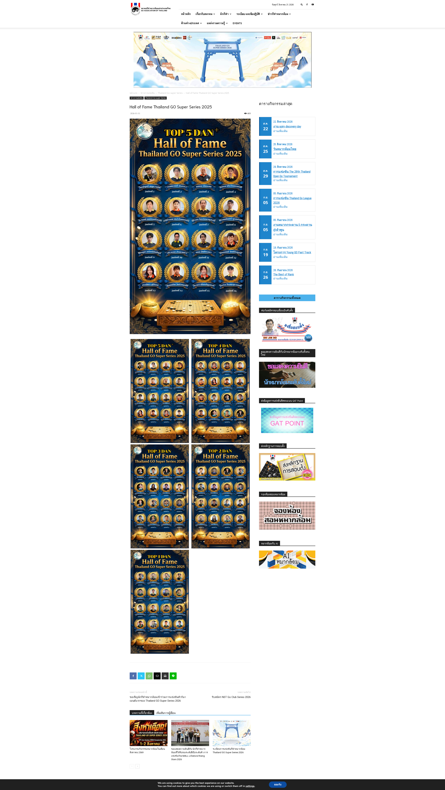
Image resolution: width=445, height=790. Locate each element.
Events (237, 23)
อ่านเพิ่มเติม (280, 131)
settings (250, 786)
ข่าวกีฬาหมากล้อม (278, 13)
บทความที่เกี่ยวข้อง (142, 712)
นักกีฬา (224, 13)
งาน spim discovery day (287, 126)
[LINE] (173, 675)
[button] (301, 4)
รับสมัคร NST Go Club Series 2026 (231, 697)
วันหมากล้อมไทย (284, 149)
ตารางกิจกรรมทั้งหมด (287, 298)
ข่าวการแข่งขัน (148, 93)
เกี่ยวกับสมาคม (204, 13)
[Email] (157, 675)
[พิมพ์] (165, 675)
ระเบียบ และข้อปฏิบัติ (248, 13)
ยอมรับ (277, 784)
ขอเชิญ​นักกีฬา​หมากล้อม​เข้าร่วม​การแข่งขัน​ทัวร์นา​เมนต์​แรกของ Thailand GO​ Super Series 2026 (158, 699)
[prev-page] (132, 766)
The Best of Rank (283, 274)
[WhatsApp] (149, 675)
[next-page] (137, 766)
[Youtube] (312, 4)
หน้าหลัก (186, 13)
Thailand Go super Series (170, 93)
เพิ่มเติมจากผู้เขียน (166, 712)
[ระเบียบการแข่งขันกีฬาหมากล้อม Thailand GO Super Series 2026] (232, 733)
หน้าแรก (133, 93)
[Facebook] (307, 4)
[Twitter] (141, 675)
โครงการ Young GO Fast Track (292, 252)
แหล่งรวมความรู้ (216, 23)
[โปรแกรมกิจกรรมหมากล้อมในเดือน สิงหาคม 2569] (149, 733)
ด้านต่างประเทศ (190, 23)
